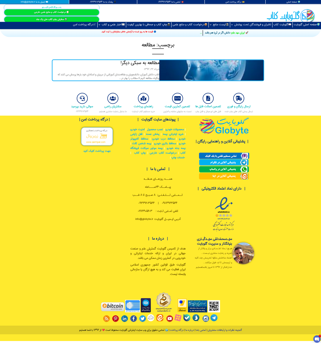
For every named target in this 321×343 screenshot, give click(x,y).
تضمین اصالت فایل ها (208, 106)
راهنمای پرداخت (143, 106)
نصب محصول (155, 129)
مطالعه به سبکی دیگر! (140, 63)
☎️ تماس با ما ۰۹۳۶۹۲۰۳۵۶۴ (171, 2)
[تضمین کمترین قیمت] (177, 98)
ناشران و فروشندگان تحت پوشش (252, 24)
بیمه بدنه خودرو (176, 148)
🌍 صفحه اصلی (293, 2)
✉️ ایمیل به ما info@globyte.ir (34, 2)
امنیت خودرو (137, 129)
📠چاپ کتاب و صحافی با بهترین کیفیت (148, 24)
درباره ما (189, 330)
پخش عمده (152, 134)
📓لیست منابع (221, 24)
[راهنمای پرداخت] (143, 98)
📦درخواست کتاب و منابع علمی (190, 24)
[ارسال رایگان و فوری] (238, 98)
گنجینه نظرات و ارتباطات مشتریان (225, 330)
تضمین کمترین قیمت (177, 106)
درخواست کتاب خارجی (163, 153)
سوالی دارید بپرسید (82, 106)
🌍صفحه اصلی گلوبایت (307, 24)
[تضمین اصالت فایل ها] (208, 98)
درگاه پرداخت (177, 330)
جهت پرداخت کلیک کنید (97, 151)
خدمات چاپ (178, 157)
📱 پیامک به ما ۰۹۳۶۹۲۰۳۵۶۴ (103, 2)
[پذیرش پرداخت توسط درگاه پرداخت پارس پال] (146, 312)
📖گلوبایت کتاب (282, 24)
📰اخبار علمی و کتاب (113, 24)
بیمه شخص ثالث (141, 143)
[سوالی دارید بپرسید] (82, 98)
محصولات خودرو (175, 129)
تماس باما (201, 330)
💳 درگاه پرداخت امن (235, 2)
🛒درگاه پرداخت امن (84, 24)
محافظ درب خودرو (163, 139)
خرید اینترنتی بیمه (173, 134)
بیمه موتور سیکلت (152, 148)
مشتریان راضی (112, 106)
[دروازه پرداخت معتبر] (182, 312)
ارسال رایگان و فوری (238, 106)
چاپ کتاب (140, 153)
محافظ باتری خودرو (165, 143)
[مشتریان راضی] (112, 98)
